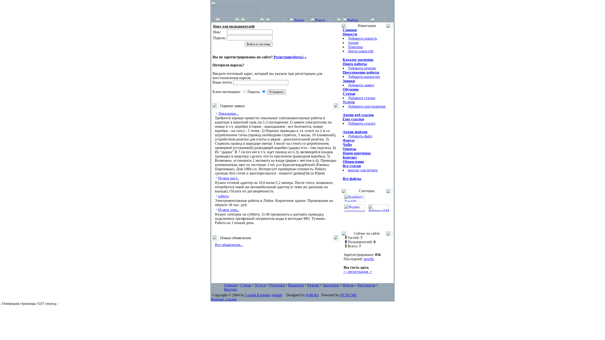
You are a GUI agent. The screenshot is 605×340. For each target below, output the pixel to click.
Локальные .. (228, 113)
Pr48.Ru (312, 295)
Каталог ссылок (224, 299)
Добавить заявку (361, 85)
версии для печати (363, 170)
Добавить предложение (367, 106)
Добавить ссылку (362, 123)
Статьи (245, 285)
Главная (230, 285)
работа (223, 196)
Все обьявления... (229, 245)
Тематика (355, 47)
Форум (348, 285)
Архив (353, 43)
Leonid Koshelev (258, 295)
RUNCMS (348, 295)
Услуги (260, 285)
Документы (366, 285)
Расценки (277, 285)
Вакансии (296, 285)
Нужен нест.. (228, 178)
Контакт (230, 289)
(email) (277, 295)
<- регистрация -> (357, 272)
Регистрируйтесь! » (290, 57)
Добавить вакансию (364, 77)
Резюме (313, 285)
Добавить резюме (362, 68)
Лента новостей (360, 51)
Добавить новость (362, 38)
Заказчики (331, 285)
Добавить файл (360, 136)
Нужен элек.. (228, 210)
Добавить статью (361, 98)
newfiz (369, 259)
